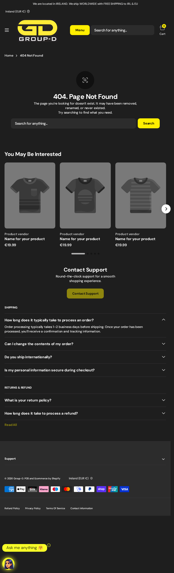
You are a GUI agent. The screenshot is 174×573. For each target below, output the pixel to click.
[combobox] (122, 30)
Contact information (81, 508)
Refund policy (12, 508)
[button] (7, 30)
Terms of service (55, 508)
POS (26, 478)
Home (9, 55)
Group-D (18, 478)
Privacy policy (33, 508)
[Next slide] (166, 208)
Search (148, 123)
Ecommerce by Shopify (47, 478)
